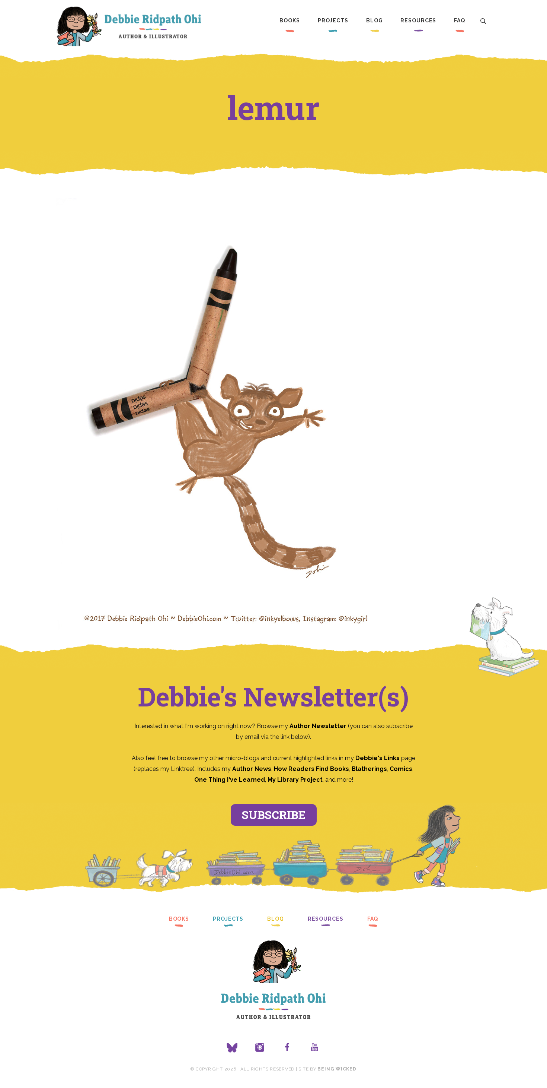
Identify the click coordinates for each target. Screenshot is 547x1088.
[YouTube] (314, 1048)
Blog (374, 20)
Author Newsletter (319, 726)
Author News (251, 768)
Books (289, 20)
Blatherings (369, 768)
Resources (418, 20)
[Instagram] (259, 1048)
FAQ (459, 20)
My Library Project (295, 779)
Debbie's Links (377, 758)
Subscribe (274, 814)
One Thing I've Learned (229, 779)
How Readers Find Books (311, 768)
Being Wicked (336, 1069)
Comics (401, 768)
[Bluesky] (232, 1048)
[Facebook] (287, 1048)
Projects (333, 20)
